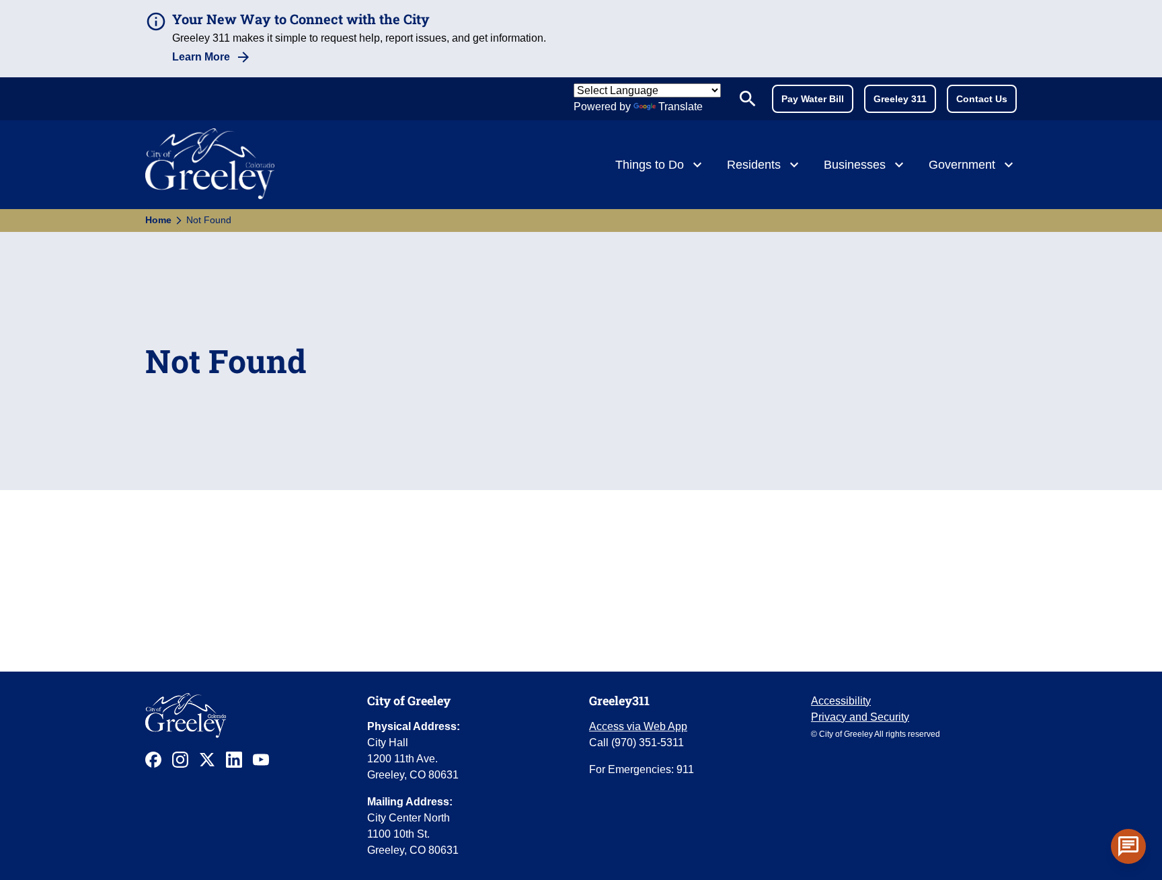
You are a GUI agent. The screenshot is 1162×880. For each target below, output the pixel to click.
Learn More (201, 57)
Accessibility (841, 701)
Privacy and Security (860, 717)
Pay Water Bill (812, 98)
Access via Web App (638, 726)
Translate (680, 106)
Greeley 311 (900, 98)
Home (158, 219)
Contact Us (981, 98)
